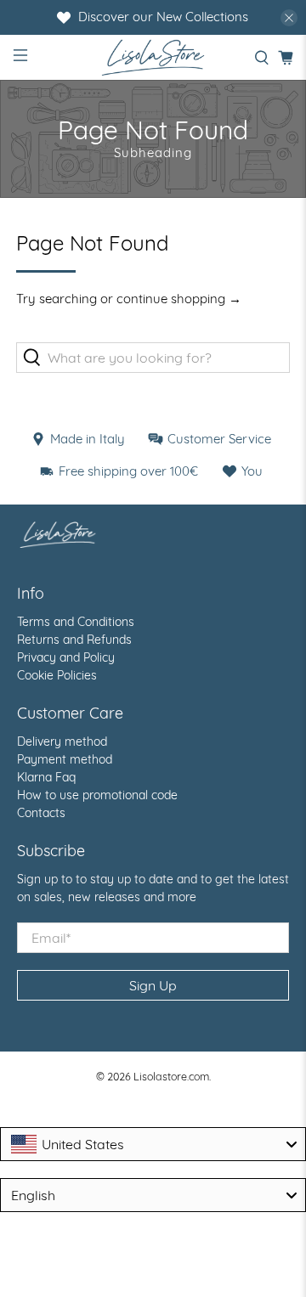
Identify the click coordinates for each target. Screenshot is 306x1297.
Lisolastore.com (171, 1076)
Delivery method (62, 741)
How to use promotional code (97, 795)
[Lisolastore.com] (153, 57)
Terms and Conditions (75, 621)
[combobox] (153, 1144)
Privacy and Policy (66, 657)
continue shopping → (178, 298)
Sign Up (153, 985)
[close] (289, 17)
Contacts (41, 812)
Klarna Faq (46, 777)
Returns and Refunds (74, 639)
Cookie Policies (57, 675)
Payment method (64, 759)
